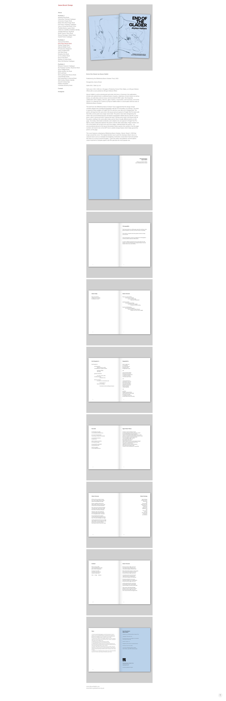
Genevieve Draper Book (65, 21)
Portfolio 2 (61, 40)
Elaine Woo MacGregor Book (66, 22)
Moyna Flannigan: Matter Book (67, 35)
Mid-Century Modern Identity (66, 80)
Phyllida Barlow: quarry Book (66, 28)
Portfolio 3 (61, 64)
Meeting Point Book (63, 17)
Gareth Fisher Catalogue (65, 37)
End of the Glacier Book (65, 43)
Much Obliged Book (63, 69)
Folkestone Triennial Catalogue (67, 19)
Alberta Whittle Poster (64, 47)
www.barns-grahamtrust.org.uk (95, 688)
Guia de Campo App (64, 82)
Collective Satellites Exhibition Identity (69, 30)
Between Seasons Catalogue (66, 66)
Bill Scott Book (62, 73)
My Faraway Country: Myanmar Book (69, 67)
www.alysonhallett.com (93, 686)
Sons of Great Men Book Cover (67, 26)
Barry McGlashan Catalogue (66, 61)
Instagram (61, 91)
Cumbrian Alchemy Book (65, 85)
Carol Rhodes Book (63, 76)
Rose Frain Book (63, 57)
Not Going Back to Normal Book (67, 78)
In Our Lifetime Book (64, 56)
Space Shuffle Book (63, 50)
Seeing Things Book (64, 45)
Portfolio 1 (61, 15)
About (60, 12)
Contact (60, 88)
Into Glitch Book (62, 52)
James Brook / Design (65, 5)
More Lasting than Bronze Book (67, 75)
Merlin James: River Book (65, 33)
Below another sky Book (65, 71)
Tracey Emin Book (63, 41)
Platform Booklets (63, 83)
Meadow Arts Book (63, 54)
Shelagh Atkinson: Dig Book (66, 31)
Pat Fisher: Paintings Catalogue (67, 24)
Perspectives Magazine (65, 48)
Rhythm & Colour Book (64, 59)
